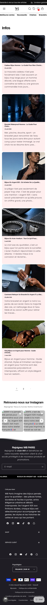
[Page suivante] (30, 389)
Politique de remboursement (24, 592)
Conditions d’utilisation (36, 596)
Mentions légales (10, 600)
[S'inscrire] (42, 467)
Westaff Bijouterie (20, 585)
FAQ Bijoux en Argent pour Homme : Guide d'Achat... (20, 352)
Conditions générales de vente (16, 596)
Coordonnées (23, 600)
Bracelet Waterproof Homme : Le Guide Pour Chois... (21, 125)
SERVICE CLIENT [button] (11, 542)
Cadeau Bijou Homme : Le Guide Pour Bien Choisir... (23, 65)
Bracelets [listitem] (43, 15)
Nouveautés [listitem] (22, 15)
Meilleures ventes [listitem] (7, 15)
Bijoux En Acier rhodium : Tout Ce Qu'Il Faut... (21, 238)
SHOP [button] (7, 532)
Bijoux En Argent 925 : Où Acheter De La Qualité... (22, 182)
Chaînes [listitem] (33, 15)
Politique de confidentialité (28, 588)
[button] (4, 9)
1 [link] (16, 388)
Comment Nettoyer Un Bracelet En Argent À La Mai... (23, 294)
